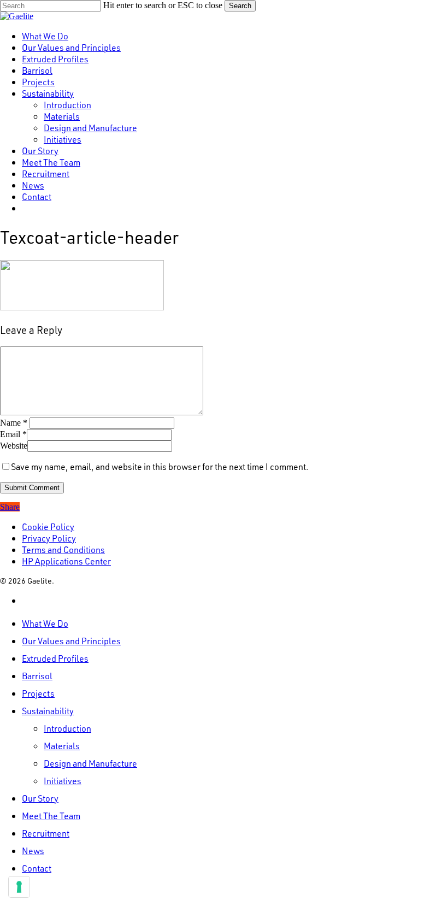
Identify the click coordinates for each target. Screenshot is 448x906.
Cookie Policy (48, 526)
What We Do (45, 623)
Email (13, 434)
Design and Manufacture (90, 763)
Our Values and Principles (71, 640)
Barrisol (37, 675)
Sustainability (48, 710)
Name (13, 422)
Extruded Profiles (55, 658)
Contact (36, 868)
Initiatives (62, 780)
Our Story (40, 798)
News (33, 850)
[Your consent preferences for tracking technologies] (19, 886)
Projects (38, 693)
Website (13, 445)
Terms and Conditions (63, 549)
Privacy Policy (49, 538)
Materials (62, 745)
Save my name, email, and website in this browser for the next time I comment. (160, 466)
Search (240, 6)
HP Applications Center (66, 561)
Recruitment (45, 833)
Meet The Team (51, 815)
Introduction (67, 728)
